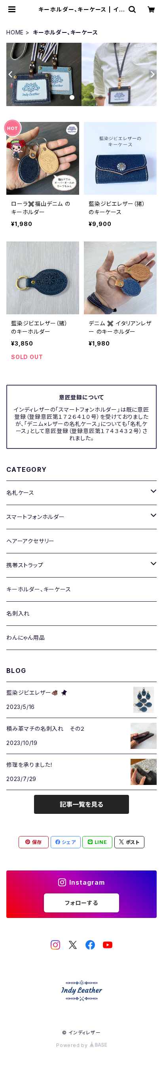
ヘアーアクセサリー (30, 541)
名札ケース (20, 492)
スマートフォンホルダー (35, 516)
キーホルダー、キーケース (38, 589)
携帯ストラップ (25, 565)
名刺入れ (18, 613)
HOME (15, 32)
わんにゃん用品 (25, 637)
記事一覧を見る (81, 804)
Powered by (72, 1045)
